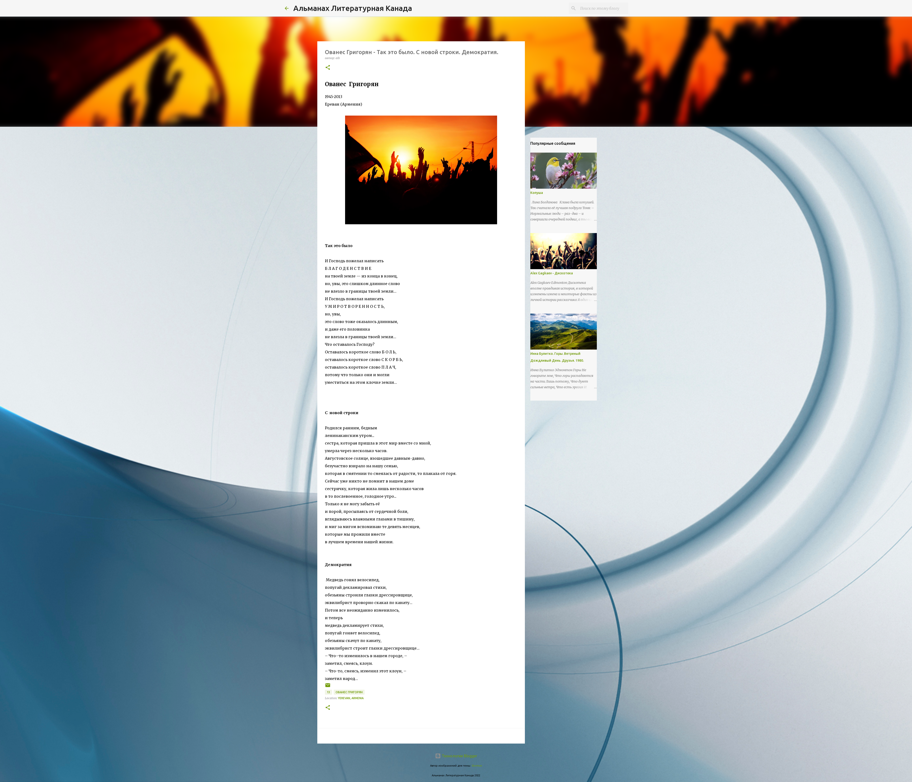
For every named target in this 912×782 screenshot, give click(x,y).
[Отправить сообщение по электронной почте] (328, 686)
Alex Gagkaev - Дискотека (551, 273)
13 (328, 692)
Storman (477, 765)
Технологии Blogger (459, 756)
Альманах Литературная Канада (352, 8)
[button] (328, 68)
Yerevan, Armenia (351, 698)
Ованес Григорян (349, 692)
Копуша (536, 193)
